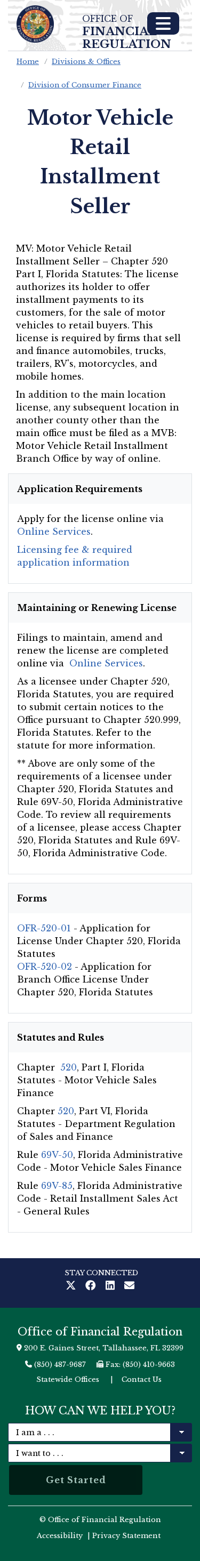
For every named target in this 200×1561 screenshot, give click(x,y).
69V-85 (57, 1185)
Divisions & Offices (86, 62)
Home (28, 62)
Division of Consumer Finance (84, 85)
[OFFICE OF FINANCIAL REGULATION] (35, 24)
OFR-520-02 (44, 966)
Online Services (54, 531)
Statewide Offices (67, 1379)
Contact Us (142, 1379)
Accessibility (60, 1535)
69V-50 (57, 1154)
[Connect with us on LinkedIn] (112, 1286)
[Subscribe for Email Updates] (129, 1286)
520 (68, 1067)
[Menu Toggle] (163, 23)
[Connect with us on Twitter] (73, 1286)
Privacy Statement (126, 1535)
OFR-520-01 (44, 928)
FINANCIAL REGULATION (126, 32)
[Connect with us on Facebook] (92, 1286)
